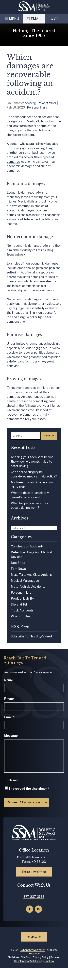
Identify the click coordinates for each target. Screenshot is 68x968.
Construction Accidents (27, 546)
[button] (11, 18)
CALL (58, 19)
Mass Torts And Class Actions (31, 574)
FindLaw (49, 961)
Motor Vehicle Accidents (28, 586)
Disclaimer (11, 780)
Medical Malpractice (25, 580)
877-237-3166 (33, 896)
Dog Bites (18, 562)
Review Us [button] (34, 937)
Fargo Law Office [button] (34, 872)
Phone (9, 698)
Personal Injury (37, 107)
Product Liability (22, 598)
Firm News (18, 568)
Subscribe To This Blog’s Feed (31, 636)
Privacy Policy (41, 957)
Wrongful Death (22, 616)
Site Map (26, 957)
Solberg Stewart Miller (40, 103)
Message (11, 735)
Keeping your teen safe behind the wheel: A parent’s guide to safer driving (32, 461)
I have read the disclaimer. (29, 788)
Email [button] (36, 19)
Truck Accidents (22, 610)
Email (9, 717)
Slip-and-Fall (19, 604)
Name (8, 680)
